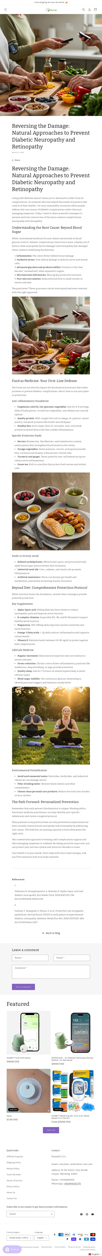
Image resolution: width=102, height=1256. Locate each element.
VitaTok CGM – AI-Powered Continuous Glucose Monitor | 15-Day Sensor (72, 1059)
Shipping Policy (14, 1162)
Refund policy (46, 1247)
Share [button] (17, 160)
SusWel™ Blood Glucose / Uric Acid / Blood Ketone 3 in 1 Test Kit (70, 1117)
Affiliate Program (15, 1156)
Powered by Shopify (31, 1247)
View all (51, 1130)
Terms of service (74, 1247)
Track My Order (14, 1174)
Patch (9, 1116)
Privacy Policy (13, 1186)
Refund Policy (13, 1169)
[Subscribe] (51, 1214)
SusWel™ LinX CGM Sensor (19, 1058)
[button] (5, 9)
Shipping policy (89, 1247)
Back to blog (53, 933)
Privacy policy (60, 1247)
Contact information (87, 1250)
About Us (11, 1192)
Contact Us (12, 1198)
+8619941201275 (72, 1183)
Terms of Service (14, 1180)
